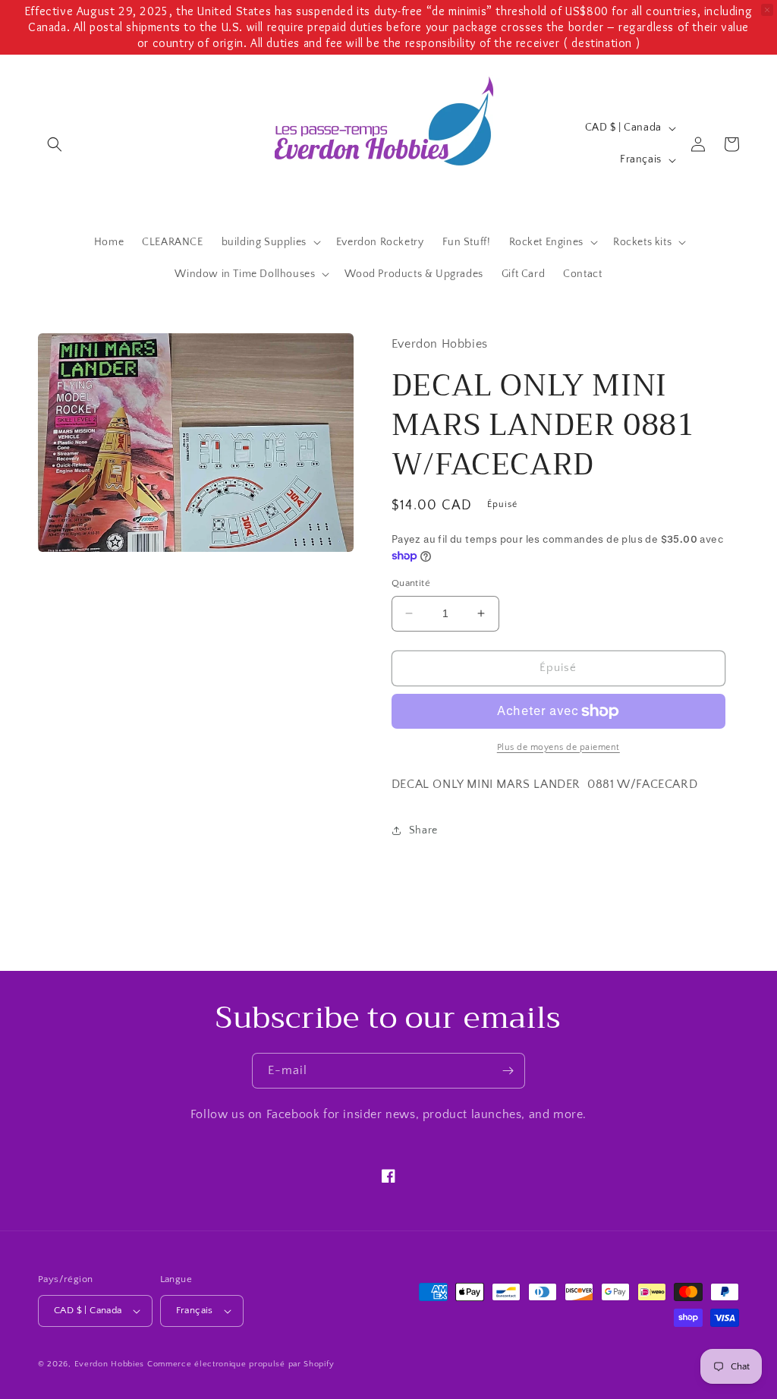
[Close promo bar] (767, 10)
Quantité (411, 583)
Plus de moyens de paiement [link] (558, 747)
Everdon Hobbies (109, 1364)
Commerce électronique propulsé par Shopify (240, 1364)
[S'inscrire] (507, 1071)
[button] (54, 144)
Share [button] (423, 830)
